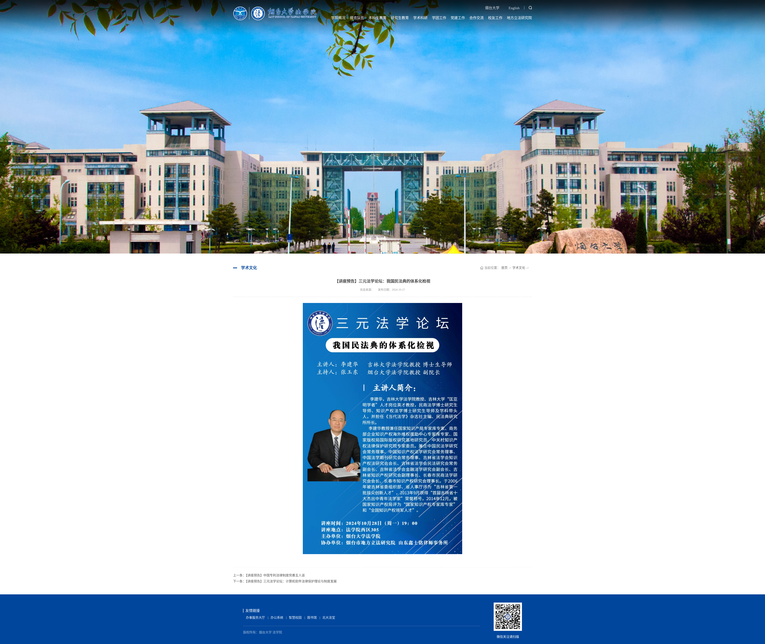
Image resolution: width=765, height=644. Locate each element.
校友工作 (495, 18)
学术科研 (420, 18)
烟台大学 (492, 8)
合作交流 (476, 18)
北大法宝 (328, 617)
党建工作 (458, 18)
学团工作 (439, 18)
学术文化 (518, 267)
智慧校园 (295, 617)
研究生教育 (400, 18)
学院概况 (338, 18)
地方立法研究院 (519, 18)
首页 (504, 267)
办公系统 (277, 617)
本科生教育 (377, 18)
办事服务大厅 (255, 617)
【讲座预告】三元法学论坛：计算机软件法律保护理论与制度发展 (291, 581)
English (514, 8)
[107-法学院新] (275, 13)
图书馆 (312, 617)
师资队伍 (357, 18)
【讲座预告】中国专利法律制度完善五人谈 (275, 575)
